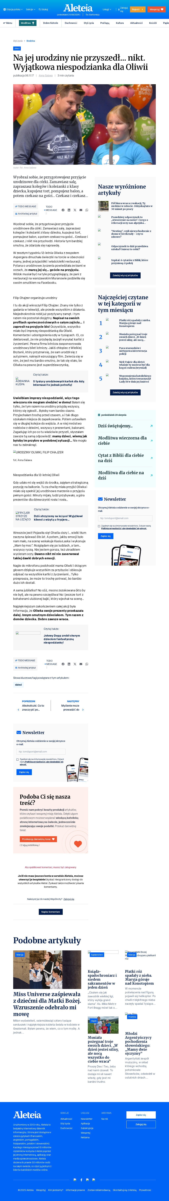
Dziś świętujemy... (115, 426)
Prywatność (145, 1190)
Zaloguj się (124, 9)
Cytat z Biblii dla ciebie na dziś (121, 458)
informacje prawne (75, 1190)
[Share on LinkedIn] (69, 210)
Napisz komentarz (50, 911)
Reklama (85, 1137)
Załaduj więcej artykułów (125, 275)
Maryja (20, 954)
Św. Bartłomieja (92, 14)
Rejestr (136, 9)
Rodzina (31, 40)
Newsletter (86, 1118)
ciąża (93, 1020)
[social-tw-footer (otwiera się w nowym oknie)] (87, 1180)
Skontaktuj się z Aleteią (124, 1190)
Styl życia (89, 22)
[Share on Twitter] (75, 210)
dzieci (18, 684)
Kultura (120, 22)
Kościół (153, 22)
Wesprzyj (154, 9)
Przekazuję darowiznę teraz (36, 839)
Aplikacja (85, 1123)
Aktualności (136, 22)
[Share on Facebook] (63, 210)
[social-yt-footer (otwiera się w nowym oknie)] (75, 1180)
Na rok (104, 1118)
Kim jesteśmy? (55, 1190)
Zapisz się (24, 772)
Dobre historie (50, 22)
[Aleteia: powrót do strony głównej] (78, 8)
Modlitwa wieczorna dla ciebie (122, 440)
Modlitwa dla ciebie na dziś (121, 475)
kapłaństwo (97, 954)
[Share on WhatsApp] (86, 210)
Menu (9, 22)
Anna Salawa (46, 75)
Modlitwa (26, 22)
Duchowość (71, 22)
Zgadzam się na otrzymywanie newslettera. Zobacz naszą (42, 762)
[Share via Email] (81, 210)
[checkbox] (17, 760)
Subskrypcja (87, 1128)
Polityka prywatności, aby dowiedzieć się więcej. (42, 763)
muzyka (132, 1016)
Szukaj (44, 9)
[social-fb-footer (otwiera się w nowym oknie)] (81, 1180)
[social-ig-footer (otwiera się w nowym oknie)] (93, 1180)
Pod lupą (104, 22)
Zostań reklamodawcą (99, 1190)
